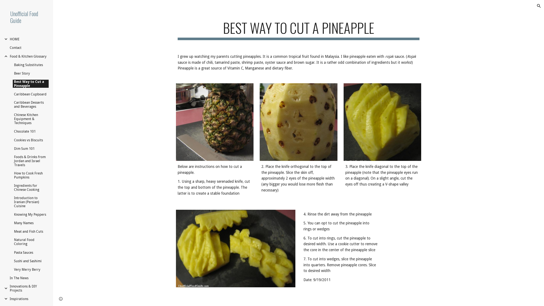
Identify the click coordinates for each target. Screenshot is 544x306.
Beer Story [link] (22, 73)
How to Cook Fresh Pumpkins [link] (28, 175)
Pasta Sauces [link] (23, 253)
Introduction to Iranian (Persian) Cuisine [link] (26, 202)
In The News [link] (19, 278)
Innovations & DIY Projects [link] (23, 288)
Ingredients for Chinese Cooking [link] (26, 188)
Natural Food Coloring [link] (24, 242)
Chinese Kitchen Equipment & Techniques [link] (26, 119)
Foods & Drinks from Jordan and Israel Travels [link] (30, 161)
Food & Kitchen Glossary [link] (28, 56)
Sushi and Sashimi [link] (28, 261)
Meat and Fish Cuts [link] (28, 232)
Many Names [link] (24, 223)
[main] (298, 30)
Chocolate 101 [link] (25, 131)
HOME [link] (15, 39)
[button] (539, 6)
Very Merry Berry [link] (27, 270)
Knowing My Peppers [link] (30, 214)
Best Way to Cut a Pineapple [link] (29, 84)
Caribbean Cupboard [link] (30, 94)
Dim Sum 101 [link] (24, 149)
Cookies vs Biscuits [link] (28, 140)
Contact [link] (15, 48)
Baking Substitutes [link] (28, 65)
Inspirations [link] (19, 299)
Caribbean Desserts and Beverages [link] (29, 105)
